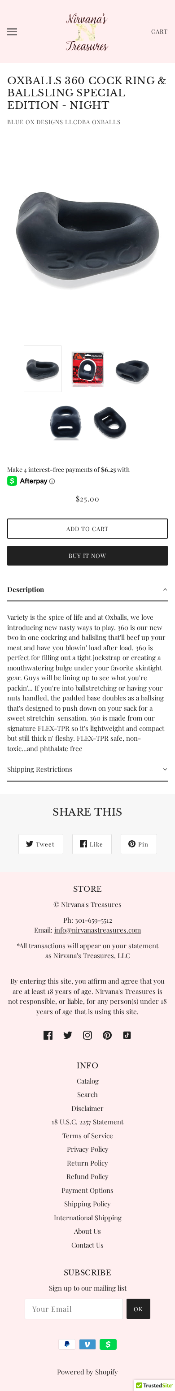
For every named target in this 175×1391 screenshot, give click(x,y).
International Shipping (88, 1217)
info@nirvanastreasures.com (97, 929)
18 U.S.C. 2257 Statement (87, 1121)
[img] (48, 1034)
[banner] (86, 30)
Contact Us (87, 1244)
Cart (159, 31)
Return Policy (87, 1162)
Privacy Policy (88, 1149)
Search (87, 1094)
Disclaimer (87, 1108)
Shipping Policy (87, 1203)
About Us (87, 1231)
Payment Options (87, 1190)
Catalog (88, 1080)
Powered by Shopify (87, 1371)
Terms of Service (87, 1135)
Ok (138, 1309)
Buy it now (87, 555)
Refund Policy (87, 1176)
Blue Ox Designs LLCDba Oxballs (64, 121)
